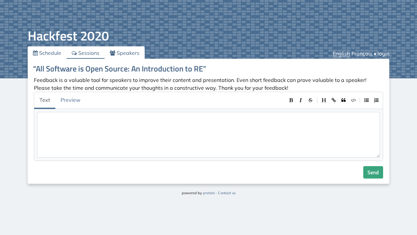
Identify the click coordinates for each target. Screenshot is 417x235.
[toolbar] (333, 100)
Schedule (49, 53)
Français (362, 53)
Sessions (88, 53)
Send (373, 172)
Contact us (227, 193)
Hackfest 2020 (68, 36)
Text (44, 100)
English (341, 53)
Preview (70, 100)
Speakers (127, 53)
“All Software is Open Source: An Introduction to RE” (119, 68)
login (383, 53)
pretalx (209, 193)
